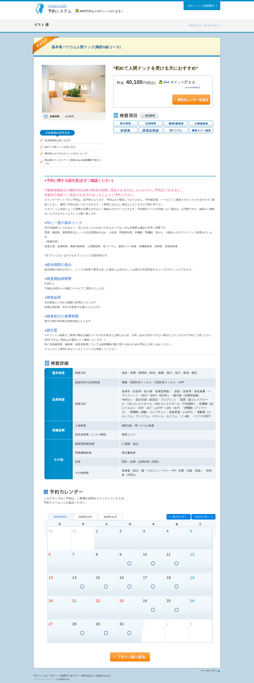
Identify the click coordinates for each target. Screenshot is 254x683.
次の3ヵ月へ (202, 516)
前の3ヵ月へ (179, 516)
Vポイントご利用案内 (201, 5)
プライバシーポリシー (45, 679)
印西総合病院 (57, 6)
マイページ (212, 25)
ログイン (195, 25)
